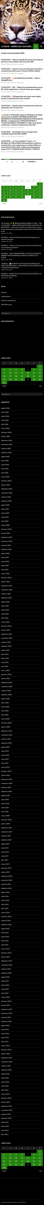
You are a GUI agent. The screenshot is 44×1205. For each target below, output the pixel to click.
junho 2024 (5, 513)
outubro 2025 (6, 448)
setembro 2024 (6, 501)
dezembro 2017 (6, 828)
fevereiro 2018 (6, 820)
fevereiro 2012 (6, 1098)
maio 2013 (5, 1037)
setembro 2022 (6, 598)
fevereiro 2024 (6, 529)
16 (4, 194)
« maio (4, 203)
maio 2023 (5, 565)
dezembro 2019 (6, 731)
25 (16, 197)
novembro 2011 (6, 1110)
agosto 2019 (5, 747)
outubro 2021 (6, 642)
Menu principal (41, 46)
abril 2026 (4, 424)
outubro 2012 (6, 1066)
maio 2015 (5, 941)
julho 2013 (5, 1029)
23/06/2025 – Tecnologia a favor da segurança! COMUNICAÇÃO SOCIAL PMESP (19, 133)
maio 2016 (5, 904)
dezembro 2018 (6, 779)
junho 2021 (5, 658)
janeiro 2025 (5, 485)
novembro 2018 (6, 783)
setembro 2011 (6, 1118)
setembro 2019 (6, 743)
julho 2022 (5, 606)
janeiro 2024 (5, 533)
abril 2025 (4, 473)
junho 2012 (5, 1082)
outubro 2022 (6, 594)
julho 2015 (5, 933)
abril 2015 (4, 945)
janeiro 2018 (5, 824)
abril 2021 (4, 666)
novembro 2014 (6, 965)
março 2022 (5, 622)
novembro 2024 (6, 493)
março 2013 (5, 1046)
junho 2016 (5, 900)
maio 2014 (5, 989)
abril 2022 (4, 618)
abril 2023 (4, 569)
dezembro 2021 (6, 634)
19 (22, 194)
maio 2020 (5, 711)
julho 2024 (5, 509)
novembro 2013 (6, 1013)
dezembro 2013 (6, 1009)
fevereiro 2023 (6, 578)
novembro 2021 (6, 638)
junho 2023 (5, 561)
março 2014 (5, 997)
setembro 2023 (6, 549)
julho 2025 (5, 461)
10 (10, 190)
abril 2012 (4, 1090)
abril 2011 (4, 1134)
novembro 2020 (6, 686)
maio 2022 (5, 614)
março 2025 (5, 477)
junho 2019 (5, 755)
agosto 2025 (5, 456)
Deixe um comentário (17, 64)
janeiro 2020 (5, 727)
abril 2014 (4, 993)
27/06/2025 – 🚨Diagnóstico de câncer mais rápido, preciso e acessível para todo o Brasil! (21, 97)
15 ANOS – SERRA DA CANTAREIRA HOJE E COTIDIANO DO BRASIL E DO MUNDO (17, 46)
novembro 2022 (6, 590)
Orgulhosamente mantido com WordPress (13, 1202)
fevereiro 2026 (6, 432)
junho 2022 (5, 610)
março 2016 (5, 912)
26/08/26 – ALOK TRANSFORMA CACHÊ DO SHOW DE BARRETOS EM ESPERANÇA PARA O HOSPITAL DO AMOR (21, 255)
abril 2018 (4, 812)
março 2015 (5, 949)
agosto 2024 (5, 505)
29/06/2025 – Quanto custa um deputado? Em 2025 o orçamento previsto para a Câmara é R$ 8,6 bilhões (22, 70)
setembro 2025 (6, 452)
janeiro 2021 (5, 678)
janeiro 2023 (5, 582)
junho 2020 (5, 707)
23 (4, 197)
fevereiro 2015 (6, 953)
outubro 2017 (6, 836)
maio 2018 (5, 807)
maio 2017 (5, 856)
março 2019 (5, 767)
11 (16, 190)
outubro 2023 (6, 545)
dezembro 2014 (6, 961)
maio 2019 (5, 759)
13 (23, 162)
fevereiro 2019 (6, 771)
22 (40, 194)
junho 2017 (5, 852)
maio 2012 (5, 1086)
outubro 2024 (6, 497)
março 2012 (5, 1094)
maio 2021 (5, 662)
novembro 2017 (6, 832)
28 (34, 197)
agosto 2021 (5, 650)
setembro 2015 (6, 924)
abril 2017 (4, 860)
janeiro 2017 (5, 872)
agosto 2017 (5, 844)
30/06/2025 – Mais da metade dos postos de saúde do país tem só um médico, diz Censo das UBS (22, 61)
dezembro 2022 (6, 586)
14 (34, 190)
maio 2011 (5, 1130)
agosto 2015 (5, 929)
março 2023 (5, 573)
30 (4, 200)
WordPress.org (6, 304)
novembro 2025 (6, 444)
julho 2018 (5, 799)
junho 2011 (5, 1126)
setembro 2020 (6, 695)
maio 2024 (5, 517)
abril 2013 (4, 1041)
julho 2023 (5, 557)
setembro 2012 (6, 1070)
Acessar (4, 292)
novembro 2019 (6, 735)
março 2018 (5, 816)
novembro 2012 (6, 1062)
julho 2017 (5, 848)
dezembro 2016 (6, 876)
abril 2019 (4, 763)
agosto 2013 (5, 1025)
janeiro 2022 (5, 630)
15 (40, 190)
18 (16, 194)
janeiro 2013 (5, 1054)
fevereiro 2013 (6, 1050)
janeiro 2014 (5, 1005)
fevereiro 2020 (6, 723)
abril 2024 (4, 521)
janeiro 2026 (5, 436)
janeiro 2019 (5, 775)
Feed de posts (6, 296)
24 (10, 197)
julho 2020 (5, 703)
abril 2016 (4, 908)
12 (22, 190)
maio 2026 (5, 420)
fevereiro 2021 (6, 674)
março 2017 (5, 864)
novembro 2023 (6, 541)
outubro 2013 (6, 1017)
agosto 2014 (5, 977)
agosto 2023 (5, 553)
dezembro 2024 (6, 489)
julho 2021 (5, 654)
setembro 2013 (6, 1021)
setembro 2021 (6, 646)
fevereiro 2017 (6, 868)
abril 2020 (4, 715)
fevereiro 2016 (6, 916)
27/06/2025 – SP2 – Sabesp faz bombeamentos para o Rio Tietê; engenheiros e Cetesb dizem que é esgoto (22, 88)
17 (10, 194)
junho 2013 (5, 1033)
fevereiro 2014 (6, 1001)
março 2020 (5, 719)
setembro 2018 (6, 791)
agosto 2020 (5, 699)
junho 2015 (5, 937)
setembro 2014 (6, 973)
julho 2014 (5, 981)
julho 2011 (5, 1122)
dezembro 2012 (6, 1058)
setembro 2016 (6, 888)
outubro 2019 (6, 739)
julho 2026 (5, 412)
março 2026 (5, 428)
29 (40, 197)
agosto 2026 (5, 408)
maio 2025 (5, 469)
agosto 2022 (5, 602)
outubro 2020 (6, 690)
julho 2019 (5, 751)
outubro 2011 (6, 1114)
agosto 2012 (5, 1074)
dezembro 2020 (6, 682)
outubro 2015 (6, 920)
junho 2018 (5, 803)
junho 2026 (5, 416)
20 (28, 194)
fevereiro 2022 (6, 626)
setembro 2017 (6, 840)
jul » (40, 203)
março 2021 (5, 670)
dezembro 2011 (6, 1106)
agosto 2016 (5, 892)
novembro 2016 (6, 880)
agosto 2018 (5, 795)
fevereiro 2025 (6, 481)
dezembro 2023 (6, 537)
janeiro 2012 (5, 1102)
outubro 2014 (6, 969)
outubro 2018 (6, 787)
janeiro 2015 (5, 957)
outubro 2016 (6, 884)
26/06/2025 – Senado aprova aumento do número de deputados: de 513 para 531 (21, 107)
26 (22, 197)
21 (34, 194)
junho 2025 (5, 465)
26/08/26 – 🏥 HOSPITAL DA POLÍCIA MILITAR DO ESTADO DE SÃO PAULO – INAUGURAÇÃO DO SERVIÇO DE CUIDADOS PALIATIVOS (22, 266)
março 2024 (5, 525)
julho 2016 (5, 896)
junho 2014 (5, 985)
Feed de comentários (8, 300)
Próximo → (32, 162)
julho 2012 (5, 1078)
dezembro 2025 (6, 440)
